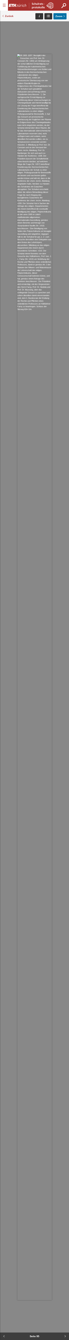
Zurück (9, 16)
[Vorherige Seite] (4, 1336)
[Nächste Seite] (65, 1336)
